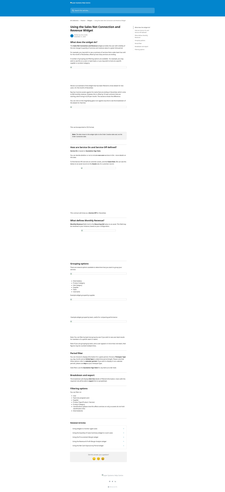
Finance (83, 20)
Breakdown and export (141, 46)
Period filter (138, 43)
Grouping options (140, 40)
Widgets (89, 20)
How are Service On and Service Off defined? (142, 31)
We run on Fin (113, 487)
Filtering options (139, 49)
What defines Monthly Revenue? (141, 36)
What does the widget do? (142, 27)
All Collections (74, 20)
